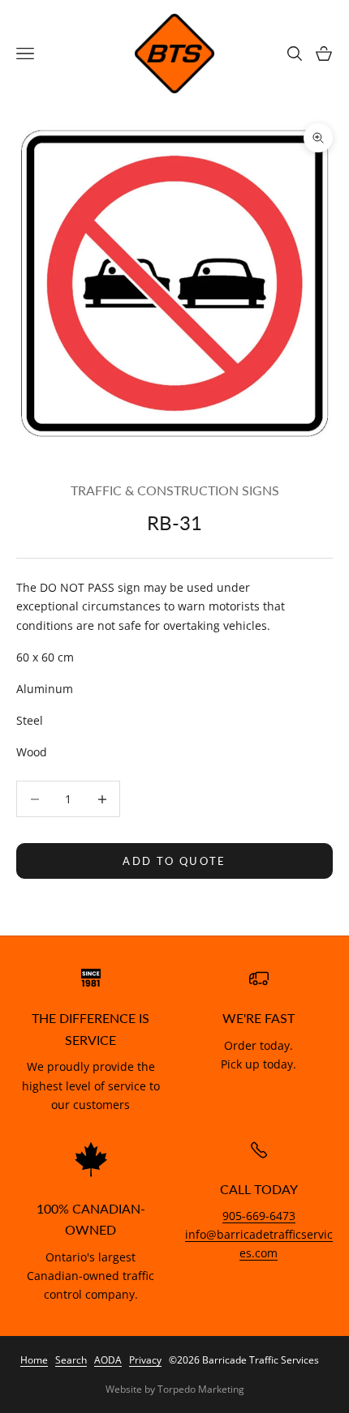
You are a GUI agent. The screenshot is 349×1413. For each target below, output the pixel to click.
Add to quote (174, 860)
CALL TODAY (259, 1189)
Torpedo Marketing (200, 1389)
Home (34, 1360)
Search (71, 1360)
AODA (108, 1360)
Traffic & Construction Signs (175, 490)
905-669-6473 (258, 1215)
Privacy (145, 1360)
